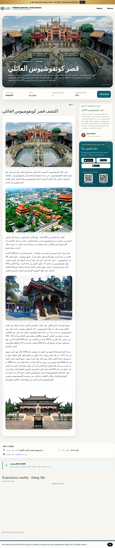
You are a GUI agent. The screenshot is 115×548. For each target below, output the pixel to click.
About (110, 8)
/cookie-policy (80, 544)
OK (110, 544)
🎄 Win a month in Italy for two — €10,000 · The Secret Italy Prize (57, 2)
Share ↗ (71, 105)
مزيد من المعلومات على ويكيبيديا (17, 454)
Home (99, 8)
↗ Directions (104, 94)
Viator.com (19, 532)
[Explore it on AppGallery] (95, 165)
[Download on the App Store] (88, 160)
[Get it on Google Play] (103, 160)
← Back (11, 57)
